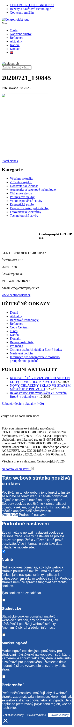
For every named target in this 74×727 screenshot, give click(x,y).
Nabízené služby (20, 34)
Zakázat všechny (13, 714)
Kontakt (15, 49)
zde (31, 547)
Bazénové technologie (24, 320)
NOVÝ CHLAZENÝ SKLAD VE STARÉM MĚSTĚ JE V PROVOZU (40, 387)
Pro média (16, 346)
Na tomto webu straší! (16, 469)
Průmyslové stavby (22, 197)
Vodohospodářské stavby (26, 200)
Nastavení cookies (22, 353)
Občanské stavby (21, 193)
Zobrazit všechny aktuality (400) (23, 403)
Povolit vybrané (36, 714)
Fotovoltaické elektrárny (25, 212)
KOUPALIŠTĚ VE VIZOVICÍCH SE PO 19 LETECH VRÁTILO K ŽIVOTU (40, 379)
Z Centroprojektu (21, 182)
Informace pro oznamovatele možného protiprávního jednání (35, 358)
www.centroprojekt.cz (16, 295)
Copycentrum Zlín (22, 12)
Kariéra (15, 45)
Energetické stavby (22, 204)
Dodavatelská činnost (24, 186)
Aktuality (16, 41)
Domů (14, 312)
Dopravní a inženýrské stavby (29, 208)
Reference (16, 37)
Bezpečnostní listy (22, 342)
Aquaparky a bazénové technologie (33, 189)
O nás (13, 30)
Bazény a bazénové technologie (30, 9)
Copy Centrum (19, 327)
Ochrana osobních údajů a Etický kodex (36, 349)
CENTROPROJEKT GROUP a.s (32, 5)
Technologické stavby (24, 215)
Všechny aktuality (21, 178)
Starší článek (10, 161)
